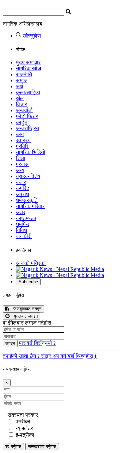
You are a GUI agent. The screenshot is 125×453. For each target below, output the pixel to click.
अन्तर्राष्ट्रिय (27, 128)
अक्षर (20, 212)
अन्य (20, 170)
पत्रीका (23, 421)
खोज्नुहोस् (31, 36)
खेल (20, 98)
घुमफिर (22, 224)
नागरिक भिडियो (30, 152)
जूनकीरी (24, 236)
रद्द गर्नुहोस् (13, 446)
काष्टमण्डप (26, 218)
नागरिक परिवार (30, 206)
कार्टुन (21, 122)
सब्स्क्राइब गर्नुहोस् (42, 446)
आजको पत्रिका (31, 263)
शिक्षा (20, 158)
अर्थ (19, 86)
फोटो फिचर (27, 116)
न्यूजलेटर (24, 428)
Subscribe (28, 281)
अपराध (22, 194)
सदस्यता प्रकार (23, 415)
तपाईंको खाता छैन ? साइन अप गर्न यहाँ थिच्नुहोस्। (50, 356)
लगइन (10, 343)
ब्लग (20, 134)
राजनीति (24, 74)
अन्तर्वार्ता (24, 110)
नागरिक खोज (28, 68)
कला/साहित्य (28, 92)
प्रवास (22, 164)
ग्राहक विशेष (28, 176)
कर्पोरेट (22, 188)
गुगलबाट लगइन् (24, 316)
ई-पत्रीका (25, 435)
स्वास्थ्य (23, 140)
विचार (21, 104)
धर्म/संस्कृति (27, 200)
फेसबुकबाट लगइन (25, 308)
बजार (21, 182)
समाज (21, 80)
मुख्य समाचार (28, 62)
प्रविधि (22, 146)
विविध (21, 230)
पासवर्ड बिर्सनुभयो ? (37, 343)
